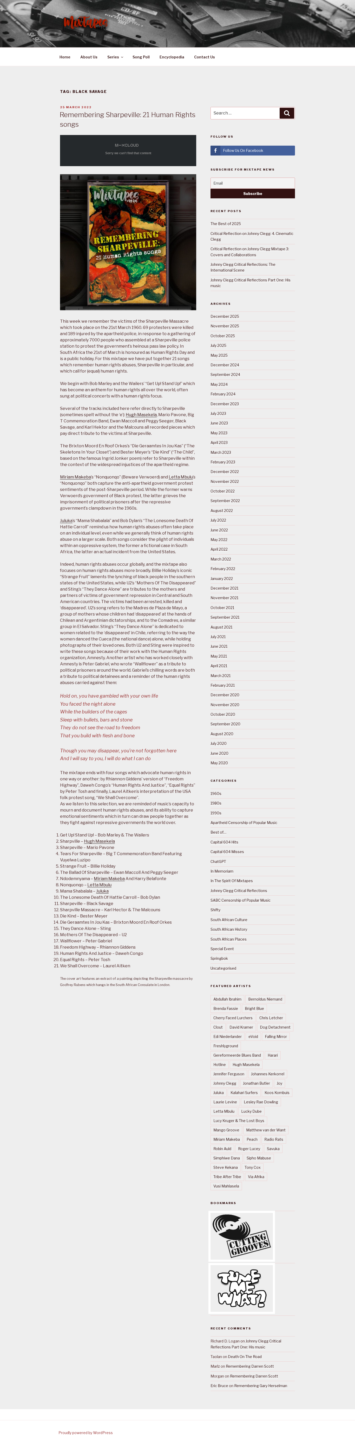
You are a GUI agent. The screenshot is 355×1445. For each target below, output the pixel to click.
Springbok (219, 958)
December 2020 (225, 695)
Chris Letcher (271, 1018)
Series (113, 57)
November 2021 (224, 598)
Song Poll (141, 57)
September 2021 (225, 617)
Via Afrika (256, 1176)
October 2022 (223, 491)
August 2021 (221, 627)
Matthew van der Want (266, 1130)
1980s (216, 803)
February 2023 (223, 462)
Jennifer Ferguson (228, 1074)
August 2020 (222, 734)
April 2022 (219, 549)
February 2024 (223, 394)
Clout (218, 1027)
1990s (216, 813)
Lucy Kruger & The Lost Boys (238, 1120)
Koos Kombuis (277, 1092)
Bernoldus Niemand (265, 999)
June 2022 (219, 530)
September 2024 (225, 374)
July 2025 (218, 345)
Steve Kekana (225, 1167)
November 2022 (225, 481)
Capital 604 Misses (227, 851)
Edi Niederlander (227, 1036)
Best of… (218, 832)
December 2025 (225, 316)
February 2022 (223, 568)
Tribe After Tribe (227, 1176)
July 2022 (218, 520)
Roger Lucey (249, 1148)
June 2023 (219, 423)
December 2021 (224, 588)
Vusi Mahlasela (226, 1186)
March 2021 (221, 675)
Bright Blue (254, 1008)
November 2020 (225, 705)
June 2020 (219, 753)
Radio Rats (273, 1139)
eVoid (253, 1036)
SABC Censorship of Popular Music (241, 900)
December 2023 (225, 404)
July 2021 (218, 636)
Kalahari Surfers (244, 1092)
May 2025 (219, 355)
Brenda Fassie (225, 1008)
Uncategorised (223, 968)
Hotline (219, 1064)
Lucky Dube (251, 1111)
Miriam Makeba (75, 477)
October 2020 (223, 714)
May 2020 (219, 763)
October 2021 (222, 607)
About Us (88, 57)
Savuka (273, 1148)
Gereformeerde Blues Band (237, 1055)
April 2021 (219, 666)
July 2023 (218, 413)
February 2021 (223, 685)
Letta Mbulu (181, 477)
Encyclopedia (172, 57)
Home (65, 57)
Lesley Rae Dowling (261, 1102)
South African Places (229, 939)
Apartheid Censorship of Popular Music (244, 822)
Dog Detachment (275, 1027)
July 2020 (219, 743)
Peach (252, 1139)
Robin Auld (222, 1148)
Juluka (66, 520)
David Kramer (241, 1027)
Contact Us (204, 57)
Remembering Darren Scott (250, 1366)
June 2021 (219, 646)
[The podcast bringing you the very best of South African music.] (242, 1310)
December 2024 (225, 365)
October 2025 (223, 336)
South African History (229, 929)
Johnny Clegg (224, 1083)
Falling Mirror (276, 1036)
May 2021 (219, 656)
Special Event (222, 949)
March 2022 (221, 559)
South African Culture (229, 919)
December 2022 (225, 471)
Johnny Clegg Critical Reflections (239, 890)
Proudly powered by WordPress (85, 1432)
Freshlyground (225, 1046)
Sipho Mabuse (259, 1158)
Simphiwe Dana (226, 1158)
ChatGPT (218, 861)
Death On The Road (245, 1356)
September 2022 (225, 500)
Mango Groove (226, 1130)
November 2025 (225, 326)
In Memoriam (222, 871)
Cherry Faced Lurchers (233, 1018)
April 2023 (219, 442)
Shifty (215, 910)
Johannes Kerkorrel (267, 1074)
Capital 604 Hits (224, 842)
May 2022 (219, 539)
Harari (273, 1055)
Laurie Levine (225, 1102)
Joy (279, 1083)
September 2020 (225, 724)
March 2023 (221, 452)
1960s (216, 793)
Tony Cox (253, 1167)
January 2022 (222, 578)
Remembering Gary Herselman (260, 1385)
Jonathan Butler (256, 1083)
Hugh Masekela (141, 414)
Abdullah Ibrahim (227, 999)
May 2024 (219, 384)
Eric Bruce (219, 1385)
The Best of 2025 (226, 223)
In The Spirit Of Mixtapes (232, 881)
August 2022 (222, 510)
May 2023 (219, 433)
